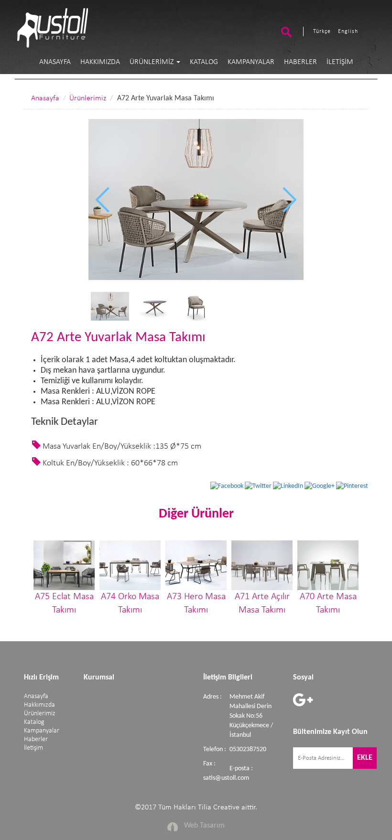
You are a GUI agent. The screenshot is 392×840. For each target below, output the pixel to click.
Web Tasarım (204, 825)
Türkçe (322, 31)
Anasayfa (55, 62)
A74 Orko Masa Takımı (130, 603)
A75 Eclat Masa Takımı (64, 603)
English (348, 31)
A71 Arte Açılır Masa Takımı (262, 603)
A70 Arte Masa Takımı (328, 603)
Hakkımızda (100, 62)
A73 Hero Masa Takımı (196, 603)
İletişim (340, 62)
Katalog (204, 62)
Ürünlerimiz (152, 62)
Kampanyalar (251, 62)
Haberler (300, 62)
